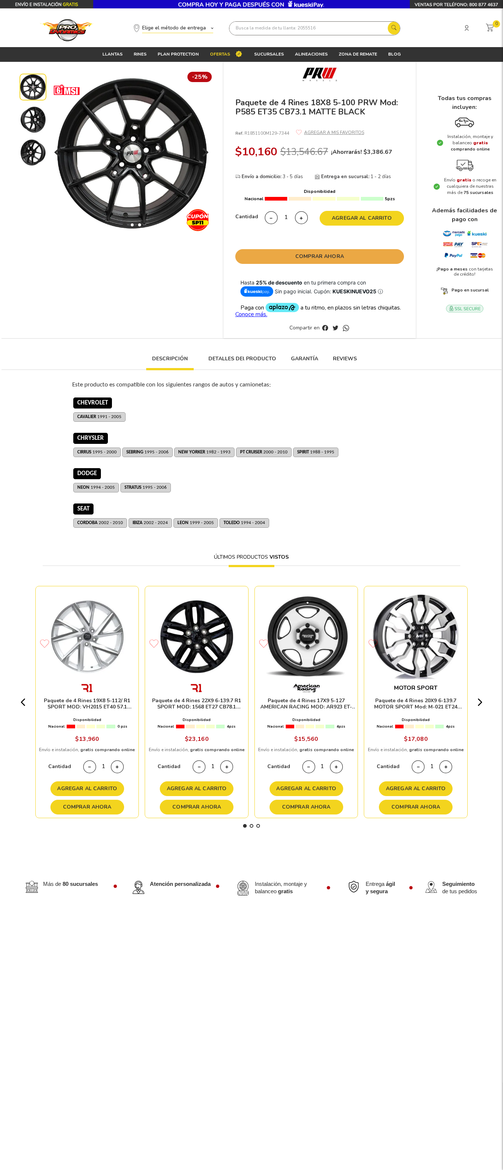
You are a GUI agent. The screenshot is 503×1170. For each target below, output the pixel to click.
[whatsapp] (346, 328)
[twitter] (337, 328)
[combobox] (314, 28)
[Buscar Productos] (394, 26)
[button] (170, 363)
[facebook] (326, 328)
